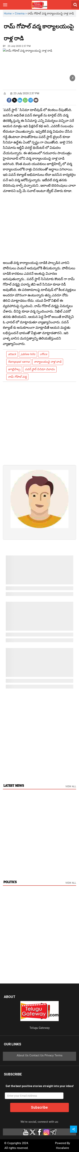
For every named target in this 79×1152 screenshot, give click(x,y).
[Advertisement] (45, 35)
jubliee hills (28, 354)
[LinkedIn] (19, 100)
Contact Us (36, 1055)
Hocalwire (62, 1148)
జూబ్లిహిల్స (14, 369)
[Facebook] (9, 100)
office (43, 354)
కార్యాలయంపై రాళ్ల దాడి (47, 361)
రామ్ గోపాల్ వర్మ (17, 376)
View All (70, 786)
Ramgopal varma (19, 361)
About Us (23, 1055)
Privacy (49, 1055)
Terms (58, 1055)
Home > (9, 13)
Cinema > (21, 13)
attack (12, 354)
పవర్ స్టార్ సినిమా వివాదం (40, 369)
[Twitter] (14, 100)
